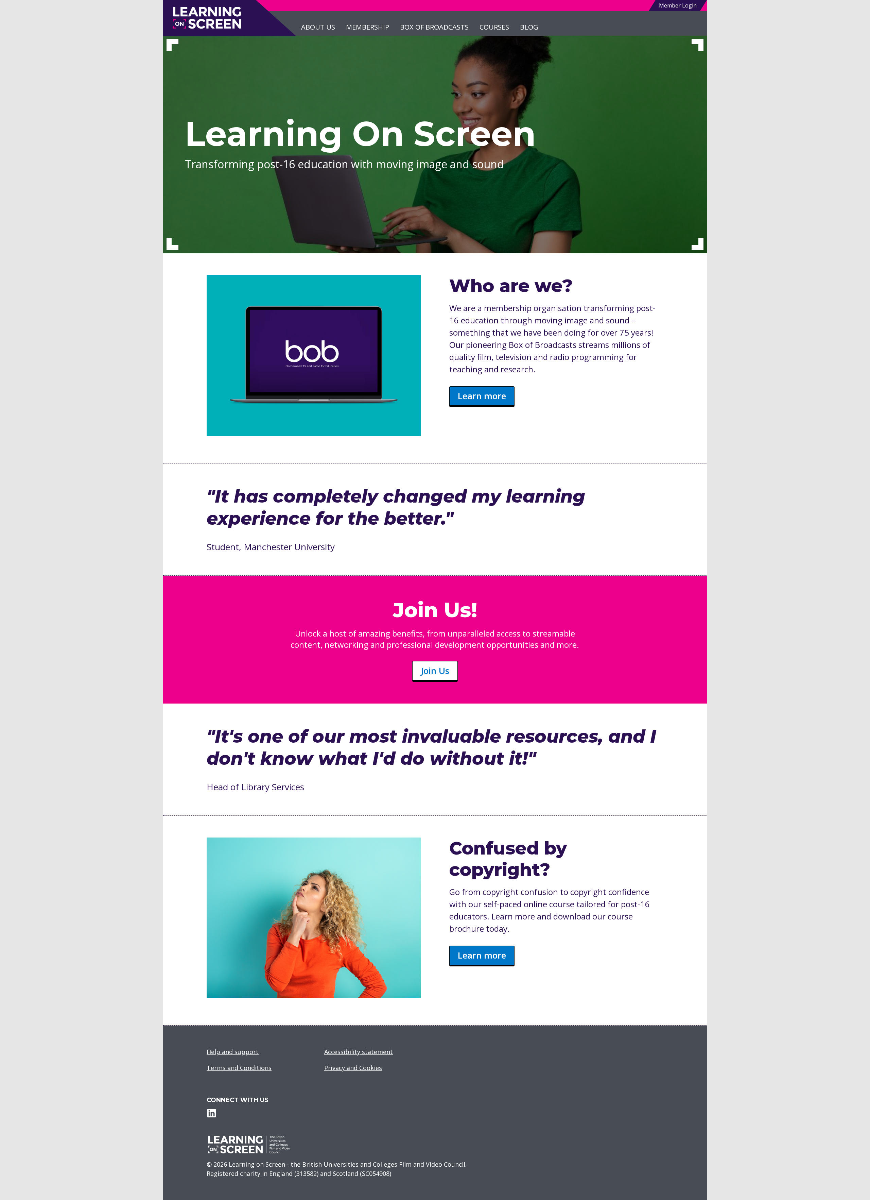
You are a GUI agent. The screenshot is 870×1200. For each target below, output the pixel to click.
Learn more (482, 396)
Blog (529, 27)
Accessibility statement (358, 1052)
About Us (318, 27)
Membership (367, 27)
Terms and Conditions (239, 1068)
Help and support (233, 1052)
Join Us (435, 670)
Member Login (678, 5)
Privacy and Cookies (353, 1068)
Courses (494, 27)
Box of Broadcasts (434, 27)
